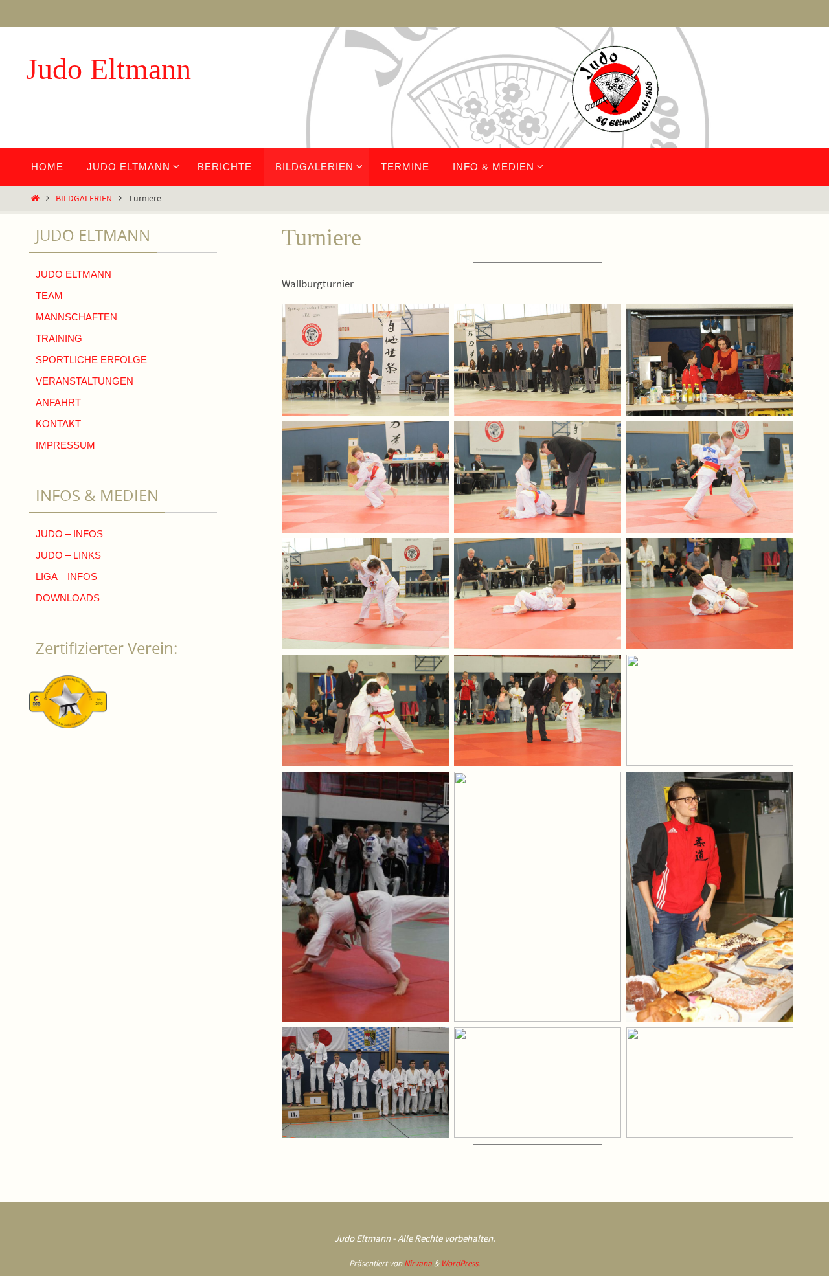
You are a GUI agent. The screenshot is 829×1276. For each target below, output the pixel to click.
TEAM (49, 295)
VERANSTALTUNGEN (84, 380)
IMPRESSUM (65, 445)
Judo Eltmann (108, 68)
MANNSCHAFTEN (76, 316)
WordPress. (460, 1263)
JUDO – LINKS (68, 555)
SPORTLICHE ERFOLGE (91, 359)
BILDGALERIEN (84, 198)
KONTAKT (58, 423)
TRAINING (59, 338)
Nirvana (418, 1263)
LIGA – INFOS (66, 576)
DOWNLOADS (68, 597)
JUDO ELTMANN (73, 274)
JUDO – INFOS (69, 533)
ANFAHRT (58, 402)
